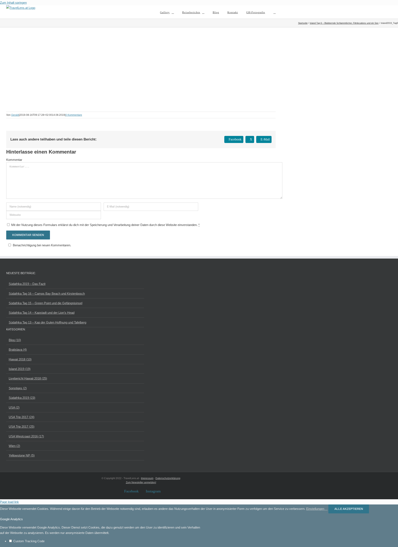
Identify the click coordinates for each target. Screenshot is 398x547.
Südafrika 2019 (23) (22, 397)
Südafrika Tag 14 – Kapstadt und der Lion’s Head (41, 312)
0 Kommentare (74, 115)
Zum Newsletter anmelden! (141, 482)
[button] (274, 12)
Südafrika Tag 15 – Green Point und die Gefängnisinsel (45, 303)
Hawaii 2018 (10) (20, 359)
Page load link (9, 502)
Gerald (15, 115)
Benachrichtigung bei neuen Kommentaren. (42, 245)
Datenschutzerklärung (167, 478)
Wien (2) (14, 446)
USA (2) (14, 407)
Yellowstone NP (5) (22, 455)
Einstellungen (315, 508)
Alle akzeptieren (348, 508)
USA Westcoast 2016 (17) (26, 436)
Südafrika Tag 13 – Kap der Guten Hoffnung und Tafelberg (47, 322)
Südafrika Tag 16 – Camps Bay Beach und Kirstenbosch (47, 293)
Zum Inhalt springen (13, 2)
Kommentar (14, 159)
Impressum (147, 478)
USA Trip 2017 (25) (21, 426)
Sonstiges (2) (18, 388)
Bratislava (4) (18, 349)
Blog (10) (15, 340)
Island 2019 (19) (19, 369)
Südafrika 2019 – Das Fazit (27, 284)
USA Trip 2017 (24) (21, 417)
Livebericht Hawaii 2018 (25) (28, 378)
